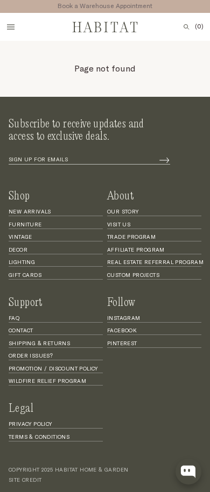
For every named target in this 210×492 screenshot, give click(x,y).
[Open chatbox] (188, 471)
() (199, 27)
